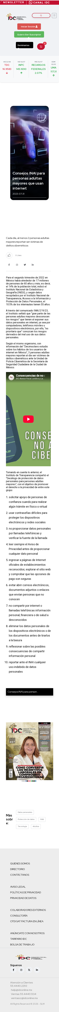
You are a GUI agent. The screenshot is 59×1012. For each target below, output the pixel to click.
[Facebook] (13, 970)
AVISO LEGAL (18, 886)
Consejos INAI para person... (23, 691)
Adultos (36, 826)
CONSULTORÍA (19, 915)
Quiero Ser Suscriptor (29, 34)
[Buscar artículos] (41, 15)
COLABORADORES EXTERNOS (28, 910)
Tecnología (22, 826)
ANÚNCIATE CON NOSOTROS (27, 933)
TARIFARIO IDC (18, 939)
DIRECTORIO (17, 869)
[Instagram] (21, 970)
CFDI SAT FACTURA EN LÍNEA (26, 921)
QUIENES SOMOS (20, 863)
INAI (42, 819)
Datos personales (25, 812)
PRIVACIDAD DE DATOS (23, 898)
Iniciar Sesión (28, 26)
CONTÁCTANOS (19, 874)
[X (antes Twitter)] (29, 970)
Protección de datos (26, 819)
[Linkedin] (37, 970)
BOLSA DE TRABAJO (22, 944)
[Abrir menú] (54, 15)
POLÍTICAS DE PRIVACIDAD (25, 892)
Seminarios (23, 45)
